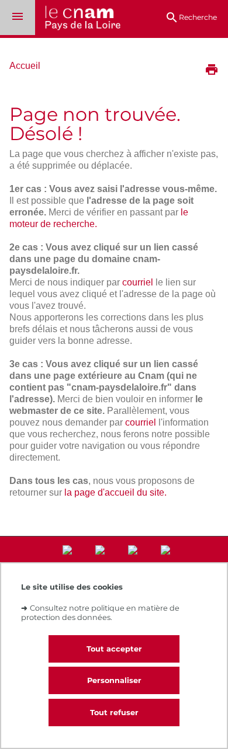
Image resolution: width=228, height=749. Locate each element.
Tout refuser (114, 712)
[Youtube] (168, 561)
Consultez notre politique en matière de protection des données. (100, 612)
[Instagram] (102, 561)
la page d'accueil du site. (115, 492)
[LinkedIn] (70, 561)
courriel (137, 282)
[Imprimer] (212, 70)
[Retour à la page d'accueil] (77, 19)
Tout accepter (114, 649)
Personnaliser (114, 680)
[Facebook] (135, 561)
